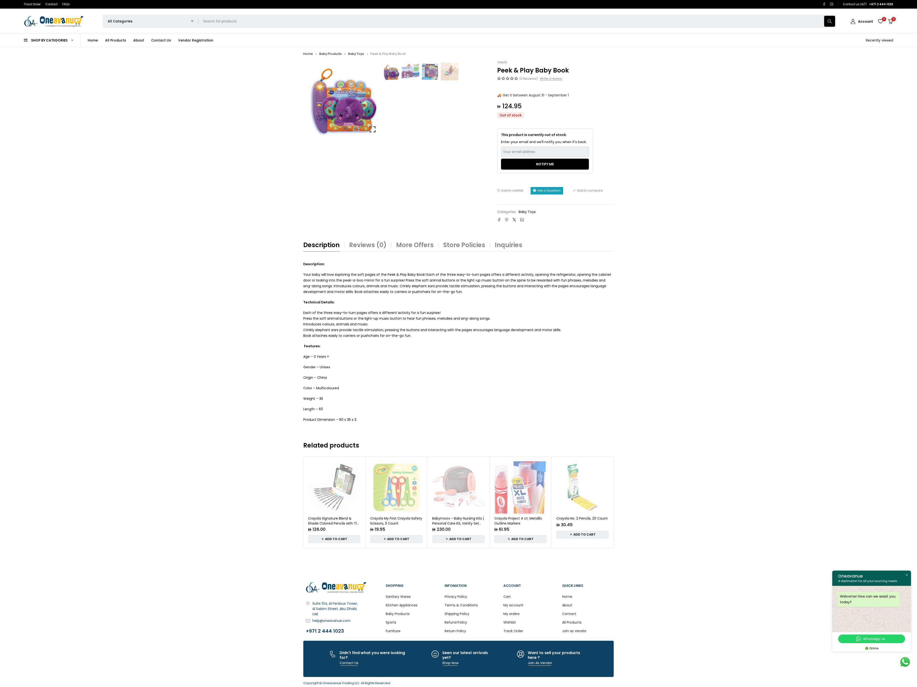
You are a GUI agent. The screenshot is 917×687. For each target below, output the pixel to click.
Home (308, 54)
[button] (372, 100)
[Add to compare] (588, 190)
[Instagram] (831, 4)
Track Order (32, 4)
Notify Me (545, 164)
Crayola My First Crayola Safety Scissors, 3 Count (396, 521)
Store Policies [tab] (464, 245)
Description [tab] (321, 245)
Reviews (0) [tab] (368, 245)
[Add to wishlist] (510, 190)
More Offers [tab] (415, 245)
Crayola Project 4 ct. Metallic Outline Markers (518, 521)
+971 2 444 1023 (325, 631)
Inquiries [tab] (508, 245)
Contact (51, 4)
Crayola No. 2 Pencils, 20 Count (582, 518)
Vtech (502, 62)
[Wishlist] (880, 21)
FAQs (66, 4)
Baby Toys (356, 54)
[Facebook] (824, 4)
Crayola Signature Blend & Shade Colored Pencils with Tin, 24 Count (334, 523)
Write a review (551, 79)
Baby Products (330, 54)
